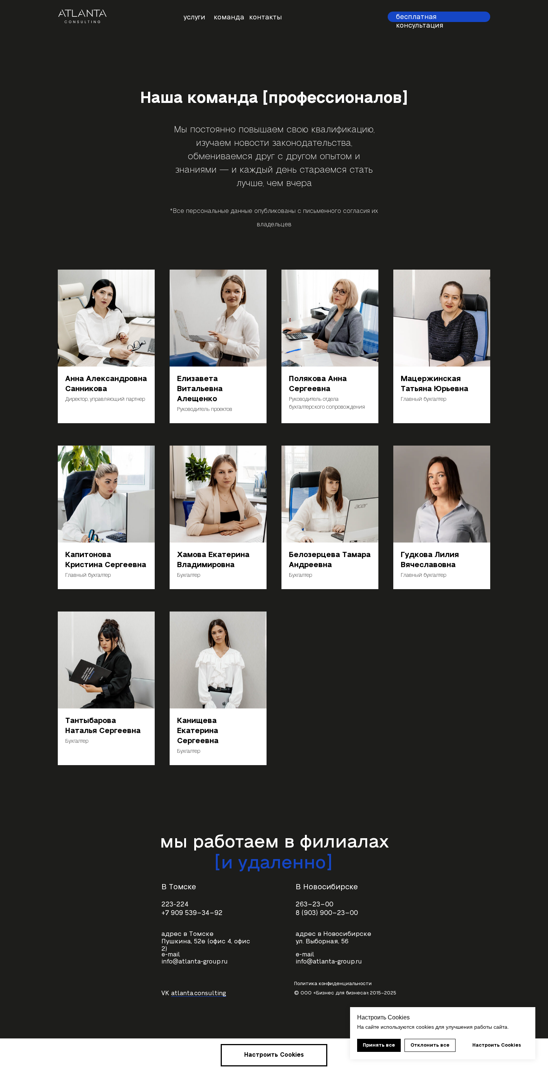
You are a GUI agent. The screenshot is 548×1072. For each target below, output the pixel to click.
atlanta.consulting (198, 993)
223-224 (175, 904)
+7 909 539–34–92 (192, 913)
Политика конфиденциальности (333, 983)
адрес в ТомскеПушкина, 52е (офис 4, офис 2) (205, 941)
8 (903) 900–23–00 (327, 913)
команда (229, 17)
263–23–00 (314, 904)
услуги (194, 17)
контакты (265, 17)
